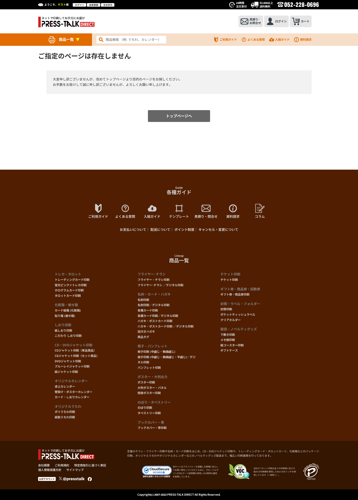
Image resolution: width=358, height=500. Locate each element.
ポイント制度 (184, 229)
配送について (160, 229)
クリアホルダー (230, 320)
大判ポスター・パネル (152, 388)
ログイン (79, 4)
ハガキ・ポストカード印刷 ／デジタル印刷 (166, 326)
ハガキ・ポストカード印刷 (155, 321)
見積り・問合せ (206, 216)
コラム (260, 216)
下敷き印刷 (227, 335)
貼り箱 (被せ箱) (65, 316)
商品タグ (143, 337)
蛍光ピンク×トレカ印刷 (71, 285)
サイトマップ (75, 470)
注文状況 (107, 4)
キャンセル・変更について (218, 229)
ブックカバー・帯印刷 (152, 428)
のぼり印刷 (145, 408)
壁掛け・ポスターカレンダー (73, 392)
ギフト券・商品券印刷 (234, 294)
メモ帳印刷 (227, 340)
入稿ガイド (282, 39)
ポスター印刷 (146, 382)
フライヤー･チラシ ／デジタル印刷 (160, 285)
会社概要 (44, 465)
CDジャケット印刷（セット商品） (77, 356)
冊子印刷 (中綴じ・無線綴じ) (156, 352)
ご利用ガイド (228, 39)
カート (305, 21)
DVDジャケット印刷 (68, 361)
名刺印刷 (143, 300)
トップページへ (179, 115)
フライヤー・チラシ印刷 (153, 280)
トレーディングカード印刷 (72, 280)
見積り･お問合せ (255, 21)
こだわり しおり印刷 (68, 336)
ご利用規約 (62, 465)
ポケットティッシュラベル (237, 314)
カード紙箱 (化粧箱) (68, 310)
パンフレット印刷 (149, 368)
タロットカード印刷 (68, 296)
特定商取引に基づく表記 (90, 465)
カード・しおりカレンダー (72, 397)
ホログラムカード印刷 (69, 290)
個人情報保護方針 (49, 470)
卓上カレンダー (65, 386)
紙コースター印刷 (232, 345)
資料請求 (306, 39)
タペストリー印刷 (149, 413)
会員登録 (93, 4)
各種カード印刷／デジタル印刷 (158, 316)
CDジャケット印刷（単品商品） (75, 350)
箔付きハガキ (146, 331)
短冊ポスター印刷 (149, 393)
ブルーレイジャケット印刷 (72, 366)
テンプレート (179, 216)
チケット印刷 (229, 280)
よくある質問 (256, 39)
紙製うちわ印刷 (65, 417)
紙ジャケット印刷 (66, 372)
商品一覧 (66, 39)
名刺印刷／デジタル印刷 (153, 305)
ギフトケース (229, 350)
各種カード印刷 (148, 310)
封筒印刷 (226, 309)
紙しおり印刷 (63, 330)
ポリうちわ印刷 (65, 412)
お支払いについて (133, 229)
